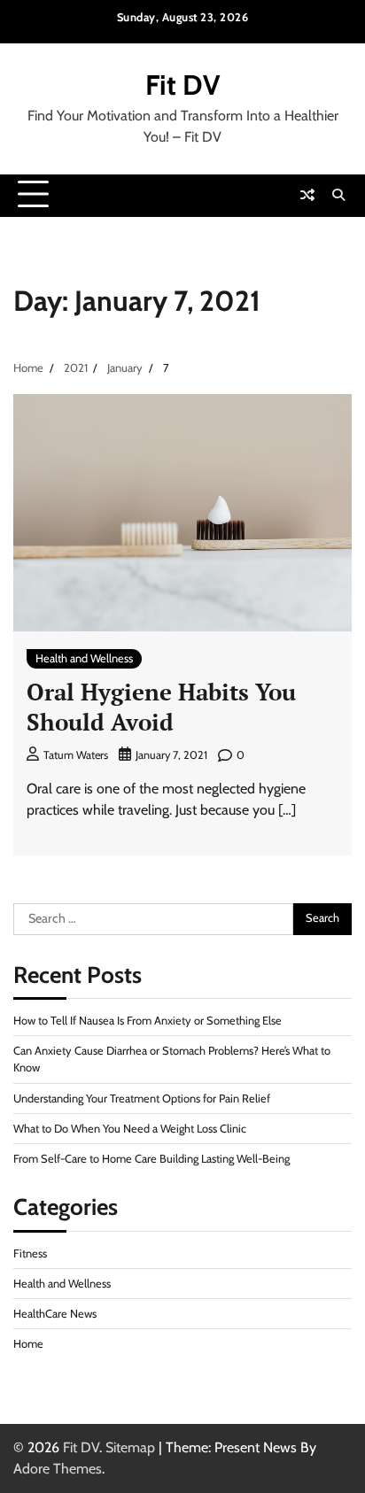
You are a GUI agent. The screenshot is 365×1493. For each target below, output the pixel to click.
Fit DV (182, 85)
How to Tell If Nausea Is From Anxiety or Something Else (147, 1020)
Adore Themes (57, 1468)
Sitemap (130, 1447)
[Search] (338, 195)
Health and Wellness (84, 658)
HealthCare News (55, 1313)
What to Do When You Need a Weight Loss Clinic (129, 1128)
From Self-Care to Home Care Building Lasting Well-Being (151, 1158)
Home (28, 1343)
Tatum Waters (75, 755)
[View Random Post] (307, 195)
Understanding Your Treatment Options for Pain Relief (141, 1098)
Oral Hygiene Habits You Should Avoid (161, 707)
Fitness (30, 1253)
